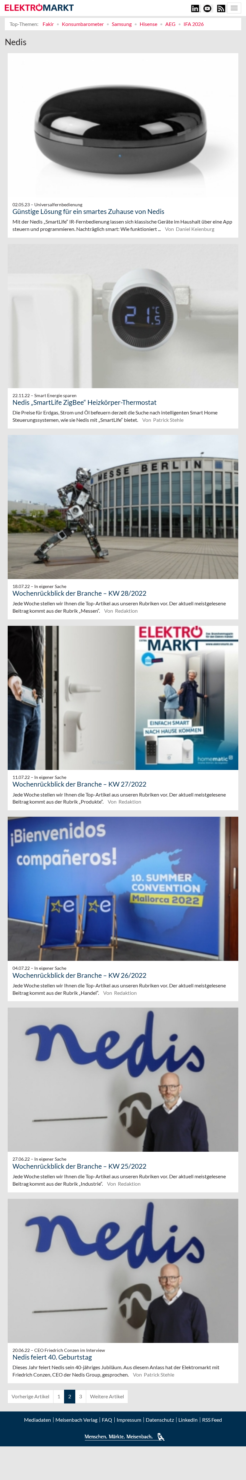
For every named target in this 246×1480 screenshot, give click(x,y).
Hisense (148, 24)
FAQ (107, 1419)
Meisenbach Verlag (76, 1419)
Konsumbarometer (83, 24)
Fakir (48, 24)
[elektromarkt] (39, 7)
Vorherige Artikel (30, 1396)
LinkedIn (188, 1419)
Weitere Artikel (107, 1396)
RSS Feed (212, 1419)
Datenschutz (160, 1419)
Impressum (129, 1419)
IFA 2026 (194, 24)
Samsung (122, 24)
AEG (170, 24)
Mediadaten (37, 1419)
